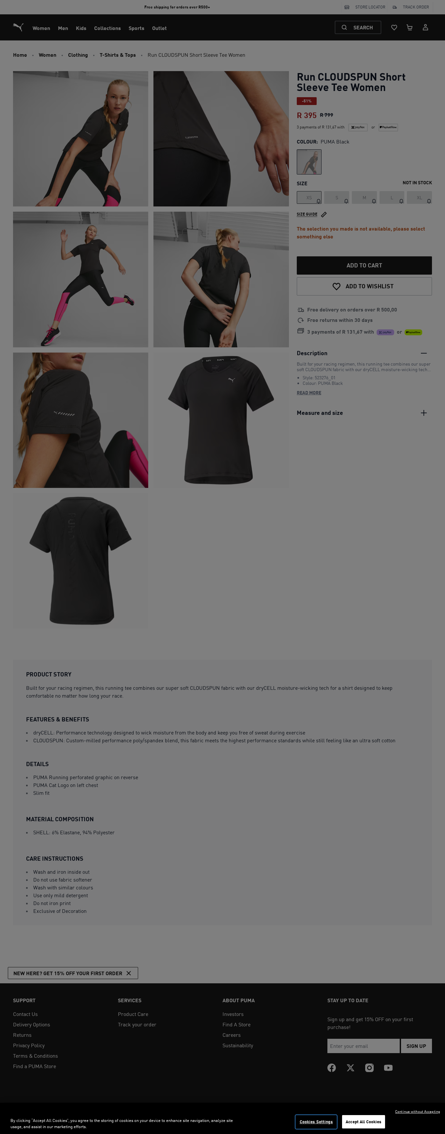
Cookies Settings (316, 1121)
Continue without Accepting (417, 1111)
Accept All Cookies (363, 1121)
